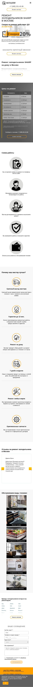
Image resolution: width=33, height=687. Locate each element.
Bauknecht (12, 608)
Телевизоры (16, 556)
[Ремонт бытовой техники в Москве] (4, 3)
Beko (19, 608)
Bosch (3, 612)
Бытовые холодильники (16, 509)
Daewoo (20, 612)
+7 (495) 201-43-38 (16, 6)
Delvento (12, 614)
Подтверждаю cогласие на (15, 658)
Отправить (16, 662)
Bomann (12, 610)
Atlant (3, 608)
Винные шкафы (16, 525)
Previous (2, 468)
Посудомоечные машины (16, 588)
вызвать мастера (16, 136)
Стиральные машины (16, 572)
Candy (11, 612)
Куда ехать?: (7, 639)
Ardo (19, 603)
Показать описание (16, 74)
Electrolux (20, 614)
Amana (11, 603)
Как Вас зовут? (8, 630)
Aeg (2, 603)
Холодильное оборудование (16, 541)
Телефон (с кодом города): (11, 635)
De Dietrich (4, 614)
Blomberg (4, 610)
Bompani (20, 610)
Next (30, 468)
